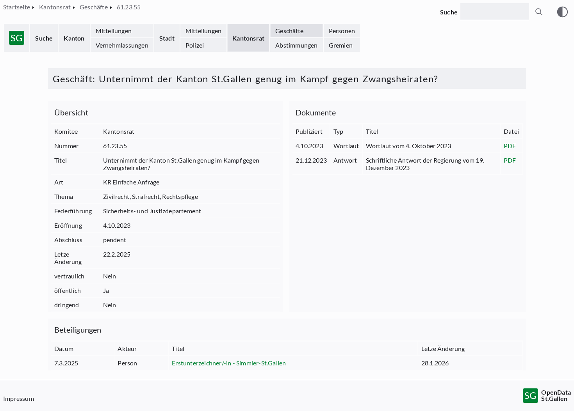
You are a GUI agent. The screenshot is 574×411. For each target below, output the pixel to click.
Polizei (194, 45)
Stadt (167, 38)
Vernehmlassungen (122, 45)
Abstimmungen (296, 45)
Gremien (341, 45)
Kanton (74, 38)
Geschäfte (289, 30)
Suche (44, 38)
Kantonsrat (248, 38)
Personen (342, 30)
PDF (510, 145)
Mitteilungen (114, 30)
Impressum (18, 398)
